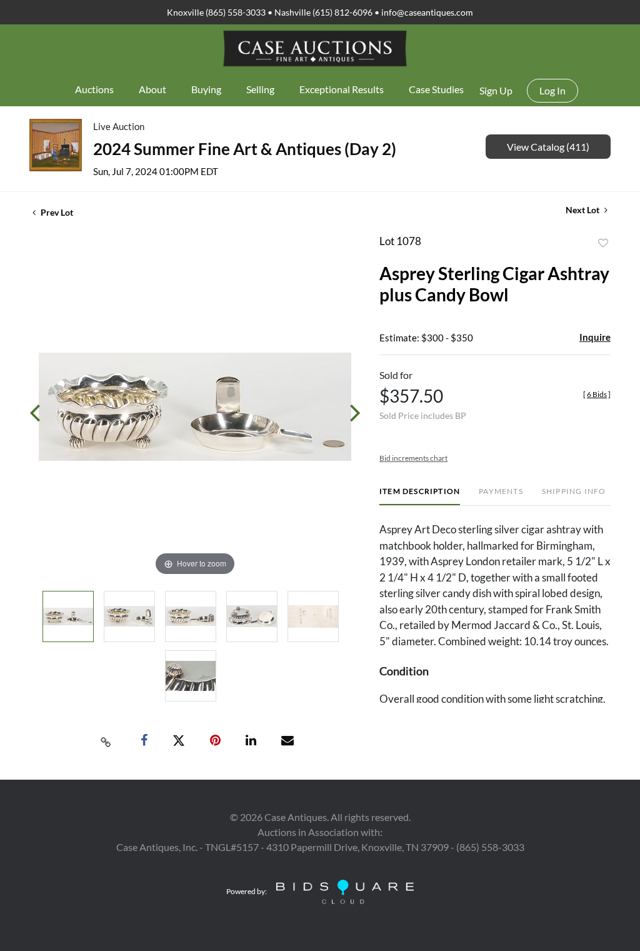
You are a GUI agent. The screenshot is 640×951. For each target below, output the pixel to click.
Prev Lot (56, 212)
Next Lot (583, 209)
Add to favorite (603, 243)
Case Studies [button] (436, 89)
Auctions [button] (94, 89)
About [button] (152, 89)
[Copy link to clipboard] (106, 740)
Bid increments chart (413, 458)
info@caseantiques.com (427, 12)
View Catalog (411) (548, 147)
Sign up (495, 90)
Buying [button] (206, 89)
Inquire (595, 337)
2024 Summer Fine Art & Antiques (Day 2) (244, 149)
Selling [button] (260, 89)
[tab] (419, 496)
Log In (552, 90)
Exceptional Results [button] (341, 89)
